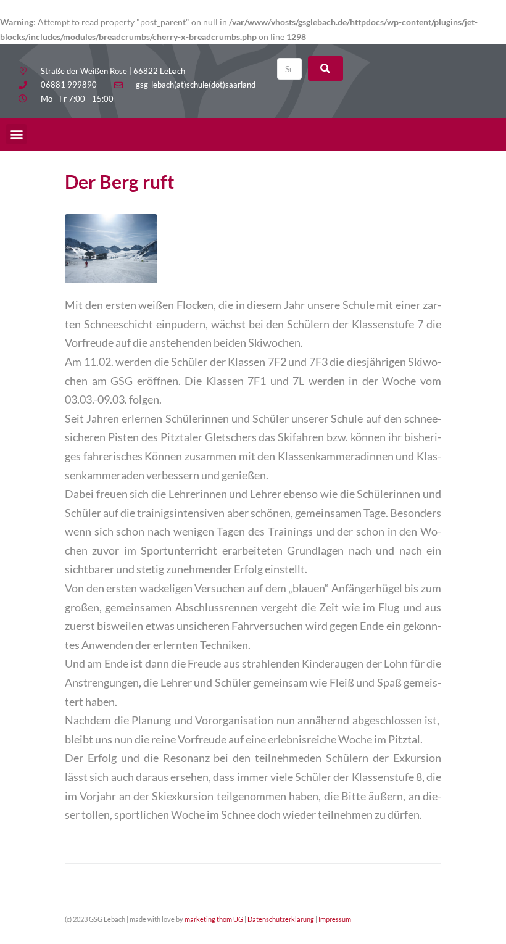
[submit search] (325, 68)
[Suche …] (289, 69)
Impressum (334, 919)
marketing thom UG (214, 919)
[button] (16, 134)
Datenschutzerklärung (280, 919)
